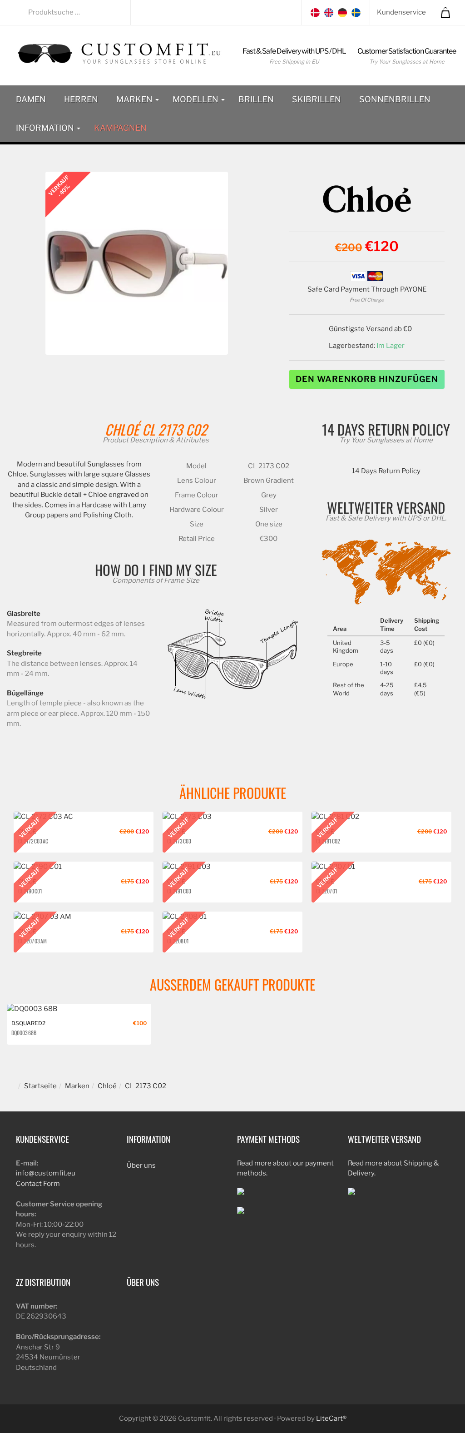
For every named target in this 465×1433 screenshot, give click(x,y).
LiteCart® (331, 1418)
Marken (135, 99)
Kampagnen (120, 128)
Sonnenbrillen (394, 99)
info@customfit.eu (45, 1173)
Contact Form (38, 1184)
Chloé (122, 429)
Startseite (40, 1086)
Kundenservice (401, 12)
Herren (81, 99)
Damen (31, 99)
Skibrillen (316, 99)
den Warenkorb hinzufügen (367, 379)
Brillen (256, 99)
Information (46, 128)
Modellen (196, 99)
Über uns (141, 1165)
